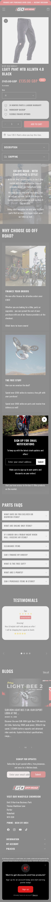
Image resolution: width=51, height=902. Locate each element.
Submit (41, 461)
